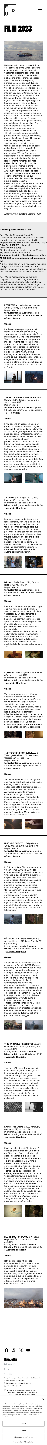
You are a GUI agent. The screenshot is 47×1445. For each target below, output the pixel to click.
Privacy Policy (29, 1442)
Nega (23, 1430)
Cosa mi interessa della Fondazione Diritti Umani (22, 1378)
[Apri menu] (40, 10)
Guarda (16, 318)
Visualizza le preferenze (23, 1437)
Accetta (23, 1424)
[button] (43, 1399)
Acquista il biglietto (16, 508)
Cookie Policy (18, 1442)
